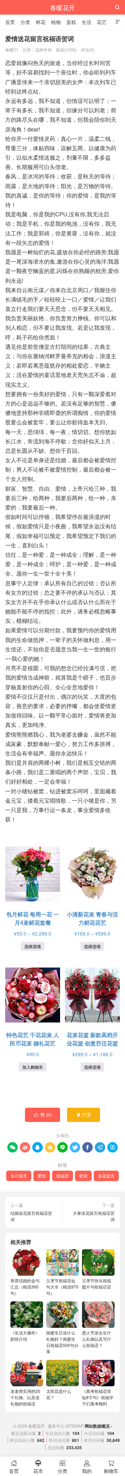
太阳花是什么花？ (58, 1394)
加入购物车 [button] (32, 1067)
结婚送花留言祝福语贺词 (31, 1216)
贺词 (83, 1176)
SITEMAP (75, 1426)
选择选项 (32, 946)
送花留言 (106, 1176)
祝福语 (62, 1176)
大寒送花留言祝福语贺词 (94, 1216)
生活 (86, 21)
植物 (56, 21)
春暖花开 (62, 7)
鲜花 (40, 21)
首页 (10, 21)
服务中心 (56, 1426)
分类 (25, 21)
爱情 (42, 1176)
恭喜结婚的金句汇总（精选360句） (25, 1286)
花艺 (102, 21)
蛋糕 (71, 21)
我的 (87, 1467)
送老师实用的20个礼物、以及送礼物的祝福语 (25, 1397)
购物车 (111, 1467)
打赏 (84, 1114)
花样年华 (43, 50)
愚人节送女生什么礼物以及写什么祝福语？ (96, 1339)
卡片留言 (18, 1176)
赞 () (43, 1114)
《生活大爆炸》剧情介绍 (25, 1336)
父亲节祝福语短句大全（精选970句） (62, 1286)
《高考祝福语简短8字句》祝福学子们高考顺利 (98, 1397)
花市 (38, 1467)
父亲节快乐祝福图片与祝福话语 (96, 1283)
